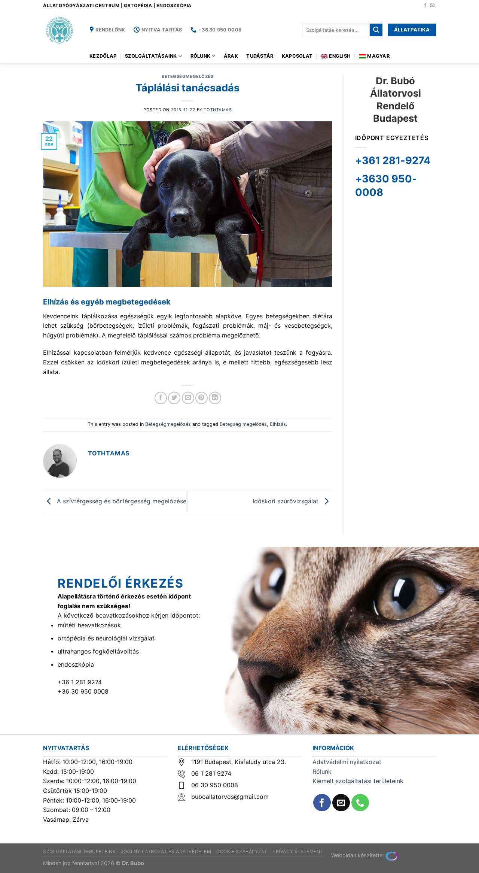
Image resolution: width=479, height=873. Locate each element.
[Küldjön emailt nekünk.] (432, 5)
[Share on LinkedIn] (215, 398)
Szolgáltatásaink (151, 56)
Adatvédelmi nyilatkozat (346, 762)
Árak (231, 56)
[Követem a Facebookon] (425, 5)
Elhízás (278, 424)
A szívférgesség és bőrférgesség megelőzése (120, 500)
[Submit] (376, 30)
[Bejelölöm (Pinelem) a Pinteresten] (201, 398)
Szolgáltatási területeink (79, 851)
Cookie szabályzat (241, 851)
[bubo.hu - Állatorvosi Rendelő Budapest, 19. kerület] (61, 30)
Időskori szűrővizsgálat (286, 500)
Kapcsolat (297, 56)
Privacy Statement (297, 851)
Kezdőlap (102, 56)
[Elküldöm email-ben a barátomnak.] (188, 398)
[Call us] (360, 803)
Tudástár (259, 56)
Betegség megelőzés (243, 424)
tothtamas (218, 109)
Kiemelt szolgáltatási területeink (357, 781)
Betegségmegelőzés (188, 76)
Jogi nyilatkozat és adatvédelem (166, 851)
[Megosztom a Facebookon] (161, 398)
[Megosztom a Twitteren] (174, 398)
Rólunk (200, 56)
